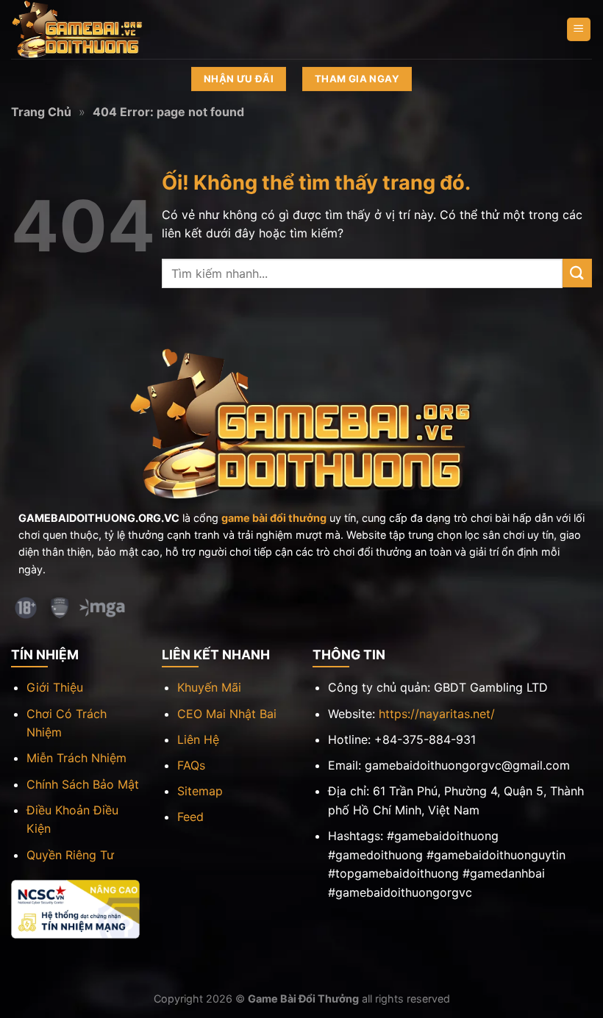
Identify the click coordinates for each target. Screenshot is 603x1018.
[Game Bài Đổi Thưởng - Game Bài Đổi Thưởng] (84, 29)
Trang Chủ (41, 111)
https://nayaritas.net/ (437, 713)
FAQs (191, 765)
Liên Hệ (198, 739)
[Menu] (579, 30)
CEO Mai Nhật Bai (226, 713)
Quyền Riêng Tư (70, 854)
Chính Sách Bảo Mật (82, 784)
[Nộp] (577, 273)
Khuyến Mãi (209, 687)
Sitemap (200, 791)
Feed (190, 816)
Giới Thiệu (54, 687)
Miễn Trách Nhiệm (76, 757)
